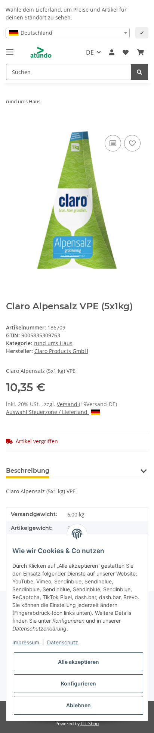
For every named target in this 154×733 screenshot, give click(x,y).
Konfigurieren (78, 683)
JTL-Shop (90, 723)
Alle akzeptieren (78, 662)
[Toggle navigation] (9, 48)
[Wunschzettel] (125, 52)
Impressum (25, 642)
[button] (111, 52)
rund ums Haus (53, 343)
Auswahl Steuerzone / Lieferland (47, 411)
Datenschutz (62, 642)
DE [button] (90, 52)
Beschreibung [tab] (27, 470)
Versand (68, 404)
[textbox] (67, 33)
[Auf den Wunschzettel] (132, 143)
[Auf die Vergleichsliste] (113, 143)
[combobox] (68, 33)
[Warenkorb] (140, 52)
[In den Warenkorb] (12, 125)
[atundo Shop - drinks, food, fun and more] (40, 52)
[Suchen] (139, 72)
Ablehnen (78, 705)
